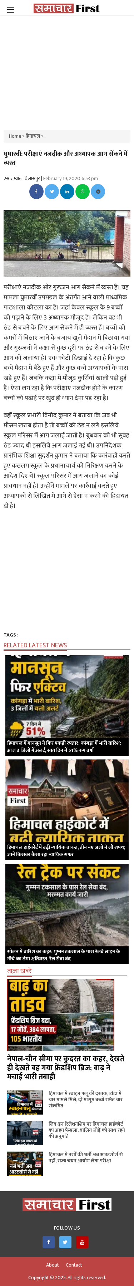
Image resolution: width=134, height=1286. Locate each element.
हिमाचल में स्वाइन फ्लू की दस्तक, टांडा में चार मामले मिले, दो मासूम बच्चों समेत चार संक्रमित (86, 1099)
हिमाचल (33, 136)
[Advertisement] (67, 68)
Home (15, 136)
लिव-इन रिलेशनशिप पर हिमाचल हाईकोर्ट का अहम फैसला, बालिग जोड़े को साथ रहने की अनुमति (87, 1130)
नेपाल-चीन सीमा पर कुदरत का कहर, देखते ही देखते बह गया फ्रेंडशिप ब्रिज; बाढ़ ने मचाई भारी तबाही (65, 1068)
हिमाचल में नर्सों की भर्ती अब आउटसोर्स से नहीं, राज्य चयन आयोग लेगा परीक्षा (86, 1157)
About (52, 1265)
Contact (74, 1265)
